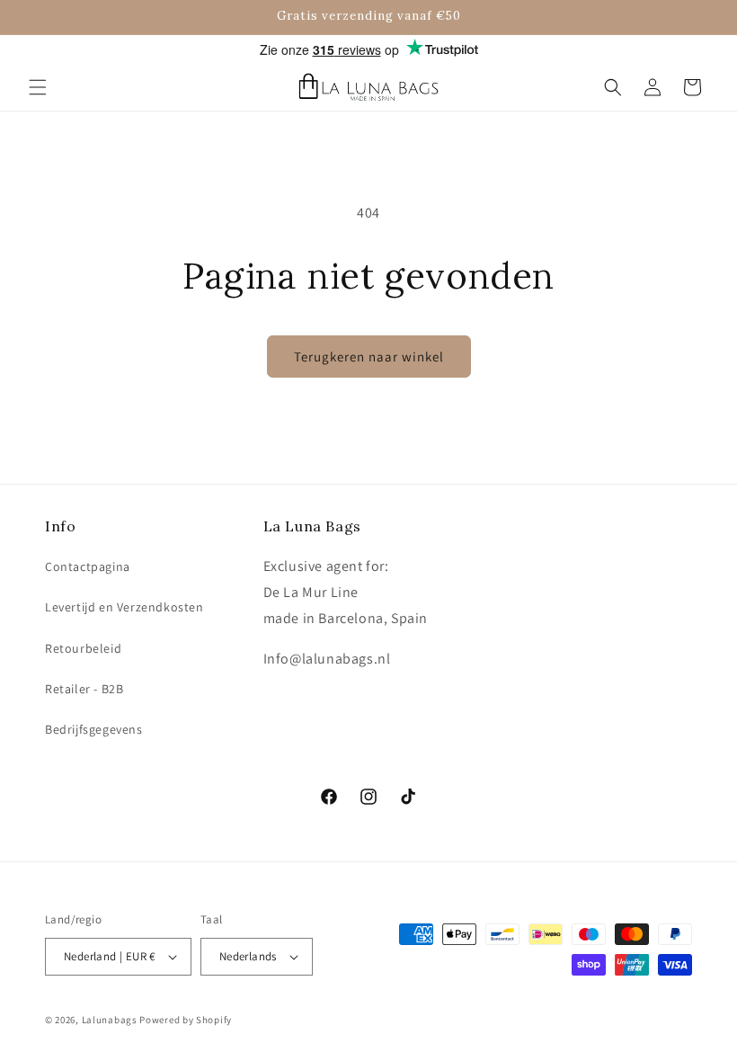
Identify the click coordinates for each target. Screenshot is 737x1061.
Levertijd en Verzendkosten (124, 607)
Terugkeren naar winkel (369, 356)
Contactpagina (87, 566)
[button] (38, 87)
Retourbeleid (83, 648)
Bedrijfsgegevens (94, 729)
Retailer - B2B (84, 689)
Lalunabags (110, 1019)
